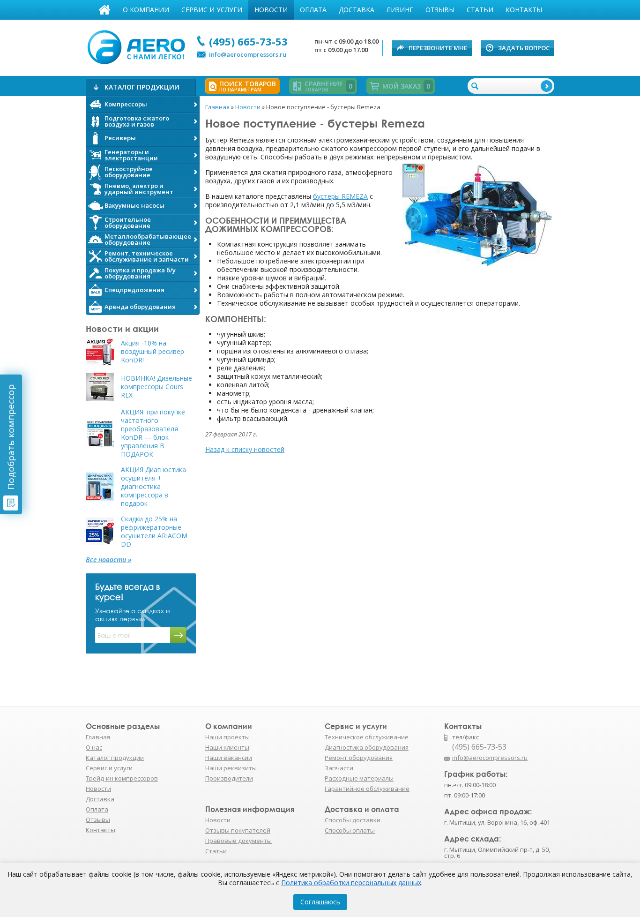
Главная (104, 10)
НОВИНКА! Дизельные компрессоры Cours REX (156, 386)
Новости (271, 9)
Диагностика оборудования (367, 747)
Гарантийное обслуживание (367, 788)
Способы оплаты (350, 830)
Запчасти (339, 768)
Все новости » (108, 560)
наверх (574, 762)
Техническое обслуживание (367, 737)
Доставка (356, 9)
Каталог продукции (115, 757)
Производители (229, 778)
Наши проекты (227, 737)
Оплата (313, 9)
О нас (94, 747)
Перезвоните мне (438, 48)
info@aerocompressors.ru (247, 54)
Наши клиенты (227, 747)
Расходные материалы (359, 778)
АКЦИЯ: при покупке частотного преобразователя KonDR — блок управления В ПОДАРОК (153, 433)
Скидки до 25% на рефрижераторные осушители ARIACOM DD (154, 532)
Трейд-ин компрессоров (122, 778)
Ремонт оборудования (359, 757)
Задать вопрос (524, 48)
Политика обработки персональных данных (351, 882)
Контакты (524, 9)
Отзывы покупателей (237, 830)
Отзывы (439, 9)
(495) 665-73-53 (248, 41)
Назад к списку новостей (244, 449)
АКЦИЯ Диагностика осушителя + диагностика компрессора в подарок (153, 487)
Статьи (480, 9)
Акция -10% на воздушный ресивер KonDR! (152, 351)
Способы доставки (352, 820)
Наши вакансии (228, 757)
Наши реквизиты (231, 768)
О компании (146, 9)
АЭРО (138, 46)
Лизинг (400, 9)
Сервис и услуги (211, 9)
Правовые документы (238, 840)
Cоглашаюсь (320, 901)
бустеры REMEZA (340, 196)
